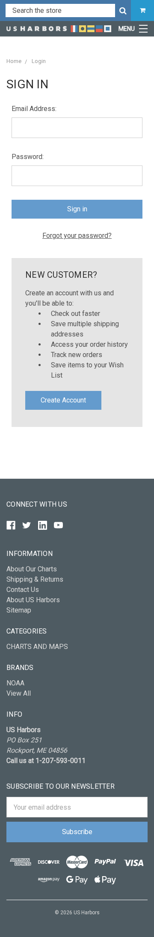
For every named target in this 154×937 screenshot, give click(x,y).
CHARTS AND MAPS (37, 647)
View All (18, 693)
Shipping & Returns (34, 579)
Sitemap (18, 610)
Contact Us (22, 590)
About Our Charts (31, 569)
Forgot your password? (77, 235)
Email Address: (34, 109)
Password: (28, 157)
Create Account (63, 400)
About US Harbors (33, 600)
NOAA (15, 683)
